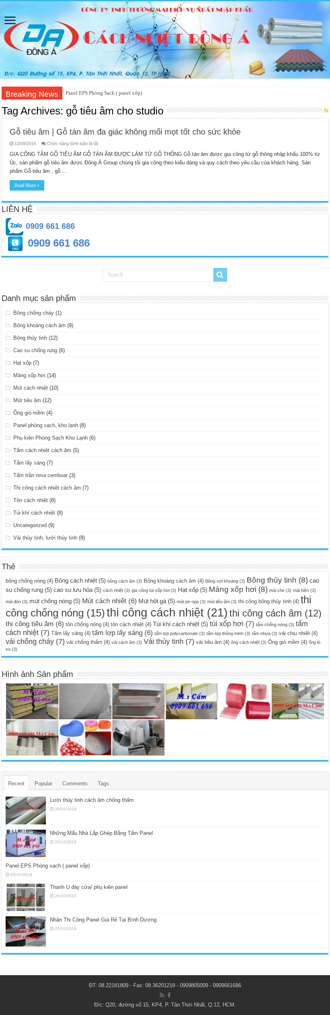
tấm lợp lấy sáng (122, 633)
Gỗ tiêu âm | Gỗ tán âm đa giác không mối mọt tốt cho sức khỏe (125, 131)
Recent (16, 783)
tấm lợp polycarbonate (180, 633)
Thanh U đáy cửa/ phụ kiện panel (89, 887)
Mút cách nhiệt (30, 388)
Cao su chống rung (35, 350)
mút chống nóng (54, 601)
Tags (103, 783)
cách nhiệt (116, 590)
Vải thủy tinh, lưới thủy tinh (45, 538)
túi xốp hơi (232, 623)
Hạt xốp (22, 363)
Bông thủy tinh (30, 338)
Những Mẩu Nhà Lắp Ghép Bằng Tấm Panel (101, 833)
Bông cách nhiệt (80, 580)
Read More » (26, 185)
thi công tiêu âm (35, 624)
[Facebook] (169, 995)
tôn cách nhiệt (131, 624)
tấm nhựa (264, 633)
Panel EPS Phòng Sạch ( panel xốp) (104, 93)
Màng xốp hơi (29, 375)
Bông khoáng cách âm (39, 325)
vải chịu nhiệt (298, 633)
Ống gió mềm (29, 413)
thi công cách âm (275, 613)
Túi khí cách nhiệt (34, 513)
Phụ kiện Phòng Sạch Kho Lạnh (50, 438)
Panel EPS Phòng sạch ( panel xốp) (48, 866)
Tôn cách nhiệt (30, 500)
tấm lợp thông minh (228, 633)
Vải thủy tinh (169, 641)
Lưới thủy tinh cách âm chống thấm (92, 800)
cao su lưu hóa (77, 589)
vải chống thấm (88, 642)
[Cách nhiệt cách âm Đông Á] (165, 40)
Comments (75, 783)
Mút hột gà (156, 601)
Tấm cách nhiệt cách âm (42, 450)
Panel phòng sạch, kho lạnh (45, 425)
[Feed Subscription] (326, 110)
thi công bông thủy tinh (268, 601)
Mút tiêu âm (27, 400)
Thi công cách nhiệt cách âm (47, 488)
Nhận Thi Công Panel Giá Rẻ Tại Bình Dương (103, 920)
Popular (43, 783)
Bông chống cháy (33, 313)
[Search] (220, 275)
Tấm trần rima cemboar (40, 475)
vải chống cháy (35, 641)
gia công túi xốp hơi (154, 590)
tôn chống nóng (87, 624)
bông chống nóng (29, 581)
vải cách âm (126, 642)
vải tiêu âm (212, 642)
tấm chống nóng (275, 624)
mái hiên (304, 590)
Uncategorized (30, 525)
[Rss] (162, 995)
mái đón (17, 601)
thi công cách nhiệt (167, 612)
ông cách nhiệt (248, 642)
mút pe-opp (191, 601)
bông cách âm (124, 581)
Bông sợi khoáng (225, 581)
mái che (280, 590)
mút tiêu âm (222, 601)
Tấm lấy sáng (29, 463)
